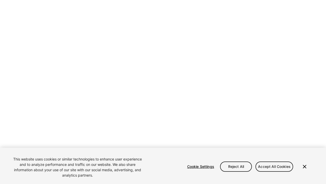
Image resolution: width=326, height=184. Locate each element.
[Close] (305, 166)
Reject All (236, 166)
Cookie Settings (200, 166)
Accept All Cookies (274, 166)
